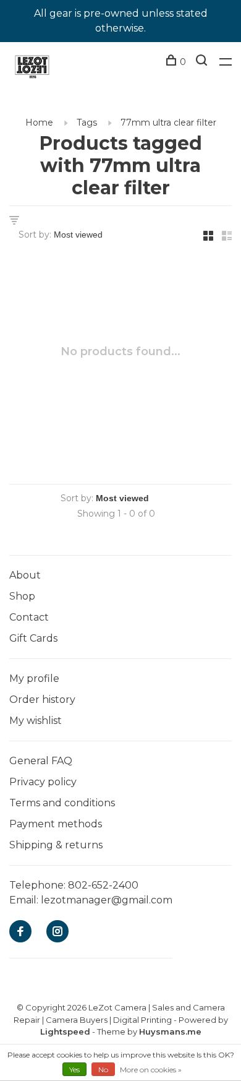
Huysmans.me (170, 1031)
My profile (34, 678)
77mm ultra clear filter (168, 122)
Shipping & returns (56, 845)
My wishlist (35, 720)
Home (39, 122)
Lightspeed (65, 1031)
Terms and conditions (62, 803)
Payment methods (55, 824)
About (25, 575)
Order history (42, 699)
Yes (74, 1069)
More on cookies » (151, 1069)
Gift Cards (33, 638)
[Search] (203, 61)
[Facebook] (20, 932)
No (103, 1069)
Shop (22, 596)
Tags (87, 122)
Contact (29, 617)
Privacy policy (43, 782)
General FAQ (40, 761)
